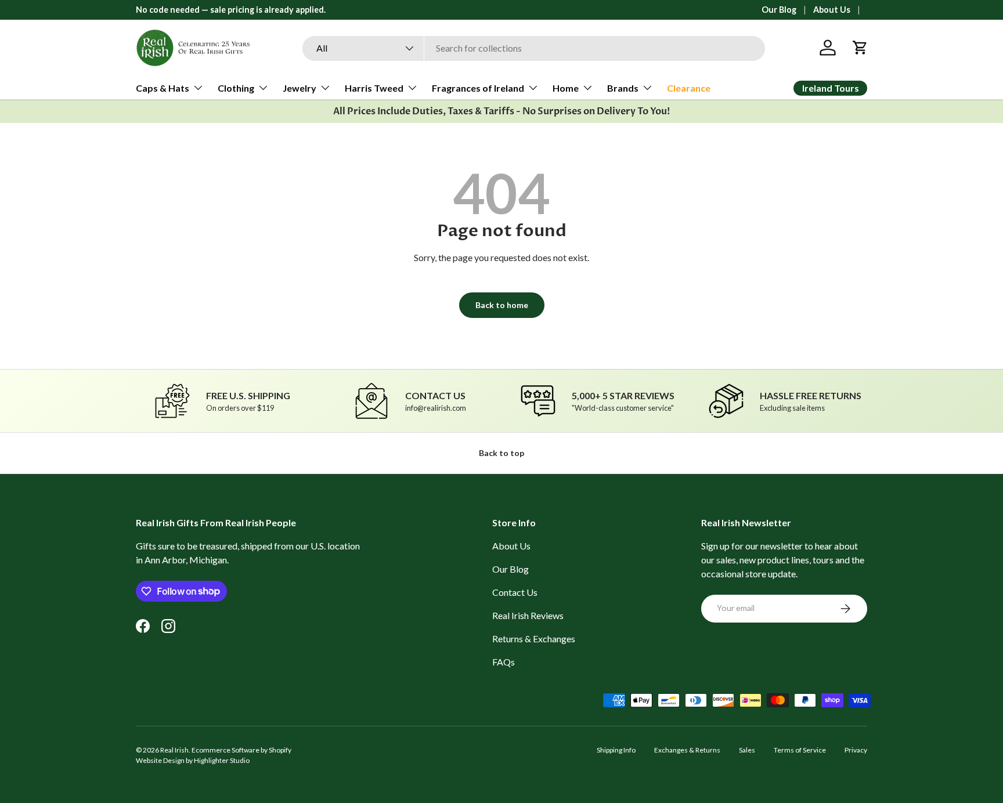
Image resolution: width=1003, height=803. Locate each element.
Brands (622, 87)
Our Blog (779, 10)
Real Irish (174, 750)
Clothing (236, 87)
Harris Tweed (374, 87)
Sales (747, 750)
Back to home (501, 305)
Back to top (501, 453)
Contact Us (514, 592)
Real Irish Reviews (528, 615)
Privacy (856, 750)
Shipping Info (616, 750)
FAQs (503, 661)
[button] (860, 47)
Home (566, 87)
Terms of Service (800, 750)
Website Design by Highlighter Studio (193, 760)
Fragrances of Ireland (478, 87)
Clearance (688, 87)
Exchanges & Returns (687, 750)
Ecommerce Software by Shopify (241, 750)
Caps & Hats (162, 87)
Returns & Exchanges (533, 638)
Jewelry (299, 87)
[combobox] (533, 47)
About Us (831, 10)
